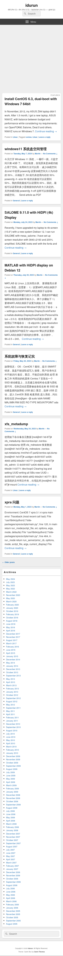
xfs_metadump (16, 423)
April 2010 (10, 743)
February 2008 (12, 827)
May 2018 (10, 627)
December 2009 (13, 756)
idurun (31, 5)
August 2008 (11, 807)
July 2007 (10, 849)
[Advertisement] (31, 57)
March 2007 (11, 862)
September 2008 (13, 804)
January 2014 (12, 665)
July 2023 (10, 582)
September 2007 (13, 843)
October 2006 (12, 878)
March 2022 (11, 591)
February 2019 (12, 614)
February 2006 (12, 904)
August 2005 (11, 923)
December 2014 (13, 659)
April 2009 (10, 782)
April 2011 (10, 714)
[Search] (24, 13)
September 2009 (13, 765)
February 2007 (12, 865)
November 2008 (13, 798)
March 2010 (11, 746)
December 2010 (13, 723)
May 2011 (10, 711)
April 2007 (10, 859)
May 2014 (10, 662)
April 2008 (10, 820)
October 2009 (12, 762)
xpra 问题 (12, 502)
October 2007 (12, 840)
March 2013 (11, 685)
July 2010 (10, 733)
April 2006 (10, 898)
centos (29, 137)
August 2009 (11, 769)
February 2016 (12, 646)
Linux (15, 137)
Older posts (8, 562)
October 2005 (12, 917)
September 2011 (13, 707)
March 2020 (11, 601)
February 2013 (12, 688)
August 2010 (11, 730)
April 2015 (10, 653)
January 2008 (12, 830)
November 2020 (13, 595)
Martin (37, 153)
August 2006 (11, 885)
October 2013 (12, 672)
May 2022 (10, 588)
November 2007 (13, 836)
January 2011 (12, 720)
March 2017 (11, 643)
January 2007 (12, 869)
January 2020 (12, 607)
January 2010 (12, 753)
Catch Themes (39, 952)
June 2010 (10, 736)
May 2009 (10, 778)
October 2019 (12, 611)
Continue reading (46, 131)
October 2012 (12, 695)
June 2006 (10, 891)
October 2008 (12, 801)
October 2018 (12, 617)
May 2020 (10, 598)
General (16, 200)
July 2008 (10, 811)
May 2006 (10, 894)
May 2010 (10, 740)
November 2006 (13, 875)
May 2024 (10, 578)
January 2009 (12, 791)
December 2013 (13, 669)
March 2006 (11, 901)
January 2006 (12, 907)
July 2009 (10, 772)
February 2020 (12, 604)
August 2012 (11, 701)
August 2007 (11, 846)
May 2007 (10, 856)
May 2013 (10, 678)
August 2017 (11, 640)
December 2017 (13, 633)
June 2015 (10, 649)
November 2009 (13, 759)
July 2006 (10, 888)
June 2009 (10, 775)
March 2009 (11, 785)
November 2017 (13, 636)
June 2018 (10, 623)
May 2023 (10, 585)
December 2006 (13, 872)
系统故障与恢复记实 (20, 356)
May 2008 (10, 817)
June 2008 (10, 814)
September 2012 (13, 698)
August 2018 (11, 620)
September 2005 (13, 920)
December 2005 (13, 910)
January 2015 (12, 656)
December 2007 (13, 833)
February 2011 (12, 717)
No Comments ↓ (50, 153)
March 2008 (11, 823)
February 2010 (12, 749)
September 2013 (13, 675)
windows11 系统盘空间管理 (26, 148)
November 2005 (13, 914)
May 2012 (10, 704)
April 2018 (10, 630)
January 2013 (12, 691)
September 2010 (13, 727)
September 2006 (13, 881)
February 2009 (12, 788)
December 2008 (13, 794)
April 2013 (10, 682)
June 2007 (10, 852)
